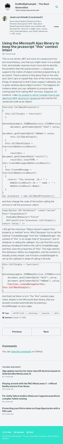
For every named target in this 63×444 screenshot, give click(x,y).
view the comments (21, 351)
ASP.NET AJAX (18, 313)
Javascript (46, 313)
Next (46, 331)
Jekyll (49, 436)
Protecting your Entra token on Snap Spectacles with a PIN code (31, 409)
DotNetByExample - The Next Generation (32, 6)
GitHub (7, 432)
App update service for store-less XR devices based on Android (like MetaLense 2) (31, 372)
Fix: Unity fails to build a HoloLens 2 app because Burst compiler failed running (31, 397)
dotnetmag (33, 313)
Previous (17, 331)
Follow (56, 27)
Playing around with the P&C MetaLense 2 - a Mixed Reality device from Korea (29, 385)
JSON (56, 313)
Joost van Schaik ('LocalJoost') (26, 17)
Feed (31, 432)
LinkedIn (20, 432)
